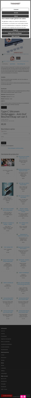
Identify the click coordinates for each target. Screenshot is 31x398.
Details (16, 12)
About (16, 16)
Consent (15, 9)
